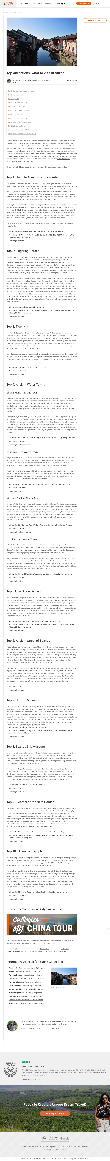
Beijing (52, 191)
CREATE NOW (54, 1028)
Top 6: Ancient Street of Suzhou (19, 110)
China (82, 1159)
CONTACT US (83, 3)
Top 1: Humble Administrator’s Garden (21, 91)
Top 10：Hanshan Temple (17, 126)
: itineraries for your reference (25, 986)
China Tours (23, 4)
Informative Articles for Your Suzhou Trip (22, 134)
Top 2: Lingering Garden (16, 95)
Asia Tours (37, 4)
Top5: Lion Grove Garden (16, 106)
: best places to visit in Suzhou (25, 982)
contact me (55, 1024)
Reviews (48, 4)
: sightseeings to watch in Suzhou (26, 975)
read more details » (39, 1075)
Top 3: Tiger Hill (13, 99)
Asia (86, 1159)
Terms (65, 1159)
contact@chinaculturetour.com (55, 1150)
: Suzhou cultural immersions (26, 989)
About (54, 1159)
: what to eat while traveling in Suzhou (25, 996)
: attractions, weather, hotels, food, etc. (27, 968)
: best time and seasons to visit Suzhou (25, 971)
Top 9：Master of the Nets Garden (20, 122)
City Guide (13, 12)
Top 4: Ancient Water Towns (18, 103)
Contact (59, 1159)
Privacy (71, 1159)
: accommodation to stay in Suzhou (26, 1000)
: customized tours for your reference (26, 1003)
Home (7, 12)
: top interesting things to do (25, 993)
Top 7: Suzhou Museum (16, 114)
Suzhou (20, 12)
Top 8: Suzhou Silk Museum (17, 118)
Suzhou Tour (44, 949)
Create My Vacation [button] (54, 1113)
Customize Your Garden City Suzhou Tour (22, 130)
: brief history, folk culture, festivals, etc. (27, 978)
